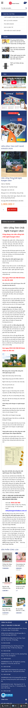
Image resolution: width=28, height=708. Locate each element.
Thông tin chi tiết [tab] (8, 221)
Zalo (15, 705)
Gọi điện (6, 705)
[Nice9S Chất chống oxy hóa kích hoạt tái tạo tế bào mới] (7, 580)
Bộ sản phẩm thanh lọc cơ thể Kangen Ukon (20, 609)
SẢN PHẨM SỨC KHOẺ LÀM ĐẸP (12, 30)
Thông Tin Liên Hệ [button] (6, 622)
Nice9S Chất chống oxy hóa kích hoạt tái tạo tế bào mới (7, 587)
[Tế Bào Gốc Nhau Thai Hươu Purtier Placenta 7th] (7, 557)
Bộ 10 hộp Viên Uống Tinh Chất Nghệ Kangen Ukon (6, 609)
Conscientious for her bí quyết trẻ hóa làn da (20, 565)
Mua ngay (13, 209)
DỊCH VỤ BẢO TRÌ (8, 27)
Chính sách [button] (4, 699)
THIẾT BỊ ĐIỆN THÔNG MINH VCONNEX (14, 17)
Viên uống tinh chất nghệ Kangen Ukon (12, 283)
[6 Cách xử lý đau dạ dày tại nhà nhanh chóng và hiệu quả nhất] (20, 580)
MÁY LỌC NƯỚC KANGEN (10, 20)
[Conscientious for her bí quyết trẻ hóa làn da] (20, 557)
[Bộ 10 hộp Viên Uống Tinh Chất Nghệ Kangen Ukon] (7, 602)
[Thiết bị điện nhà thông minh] (14, 104)
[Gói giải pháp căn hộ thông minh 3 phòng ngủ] (14, 129)
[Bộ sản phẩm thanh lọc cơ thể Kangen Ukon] (20, 602)
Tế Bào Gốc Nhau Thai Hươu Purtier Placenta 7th (7, 565)
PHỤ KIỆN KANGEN (9, 24)
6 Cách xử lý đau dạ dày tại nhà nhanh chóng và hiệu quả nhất (20, 587)
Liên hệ (24, 705)
